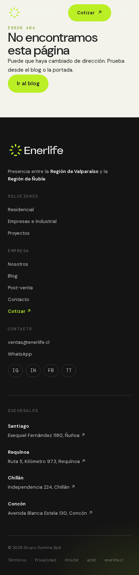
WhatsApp (20, 354)
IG (15, 370)
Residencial (21, 210)
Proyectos (19, 233)
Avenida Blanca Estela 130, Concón (50, 513)
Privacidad (45, 560)
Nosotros (18, 264)
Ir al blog (28, 83)
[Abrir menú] (123, 13)
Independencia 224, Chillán (42, 487)
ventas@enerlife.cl (29, 342)
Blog (12, 276)
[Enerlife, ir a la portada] (32, 12)
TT (69, 370)
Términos (17, 560)
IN (33, 370)
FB (51, 370)
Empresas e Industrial (32, 221)
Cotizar (89, 13)
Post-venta (20, 288)
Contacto (18, 299)
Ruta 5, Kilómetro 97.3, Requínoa (47, 461)
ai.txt (91, 560)
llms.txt (71, 560)
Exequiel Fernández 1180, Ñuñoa (47, 435)
